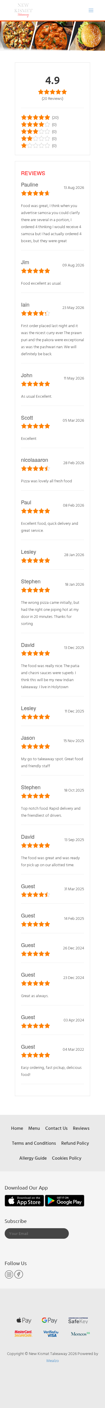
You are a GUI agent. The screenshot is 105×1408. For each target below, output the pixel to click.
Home (17, 1128)
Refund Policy (75, 1142)
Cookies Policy (66, 1157)
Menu (34, 1128)
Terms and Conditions (34, 1142)
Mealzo (52, 1360)
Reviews (81, 1128)
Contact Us (56, 1128)
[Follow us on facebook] (18, 1277)
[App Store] (25, 1200)
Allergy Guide (33, 1157)
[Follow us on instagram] (9, 1277)
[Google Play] (64, 1200)
